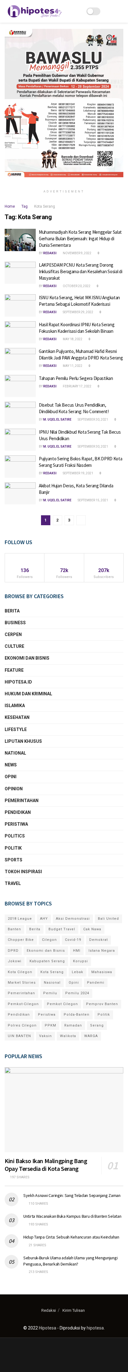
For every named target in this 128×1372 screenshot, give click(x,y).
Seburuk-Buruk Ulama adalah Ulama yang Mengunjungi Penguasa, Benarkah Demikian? (70, 1261)
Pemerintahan (22, 800)
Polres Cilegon (22, 1025)
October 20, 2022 (76, 286)
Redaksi (50, 253)
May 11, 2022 (72, 366)
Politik (13, 848)
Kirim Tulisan (73, 1310)
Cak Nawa (92, 929)
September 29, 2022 (77, 312)
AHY (44, 919)
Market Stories (22, 983)
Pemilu (50, 993)
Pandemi (95, 983)
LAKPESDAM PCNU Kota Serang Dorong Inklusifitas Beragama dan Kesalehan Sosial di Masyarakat (80, 271)
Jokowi (14, 961)
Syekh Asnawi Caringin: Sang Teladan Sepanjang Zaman (72, 1195)
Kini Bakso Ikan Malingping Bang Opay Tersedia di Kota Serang (46, 1164)
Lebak (77, 972)
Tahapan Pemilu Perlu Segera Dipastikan (76, 378)
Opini (10, 776)
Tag (24, 206)
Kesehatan (17, 717)
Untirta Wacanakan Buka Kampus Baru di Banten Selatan (72, 1216)
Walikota (68, 1036)
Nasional (52, 983)
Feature (14, 670)
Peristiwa (16, 824)
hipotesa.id (18, 681)
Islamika (15, 705)
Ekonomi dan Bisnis (27, 658)
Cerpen (13, 634)
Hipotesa (47, 1327)
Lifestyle (16, 729)
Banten (14, 929)
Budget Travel (61, 929)
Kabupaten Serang (47, 961)
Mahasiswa (101, 972)
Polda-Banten (76, 1015)
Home (10, 206)
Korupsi (80, 961)
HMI (76, 951)
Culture (14, 646)
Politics (15, 835)
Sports (13, 859)
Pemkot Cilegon (62, 1004)
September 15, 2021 (92, 500)
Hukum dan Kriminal (28, 693)
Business (15, 622)
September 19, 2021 (77, 473)
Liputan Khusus (23, 741)
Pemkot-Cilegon (23, 1004)
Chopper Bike (21, 940)
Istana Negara (102, 951)
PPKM (50, 1025)
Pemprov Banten (102, 1004)
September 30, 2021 (92, 419)
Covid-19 (73, 940)
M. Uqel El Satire (57, 419)
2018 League (20, 919)
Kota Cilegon (20, 972)
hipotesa (95, 1327)
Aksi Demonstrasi (73, 919)
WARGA (91, 1036)
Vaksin (45, 1036)
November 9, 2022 (76, 253)
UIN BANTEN (19, 1036)
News (11, 764)
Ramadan (73, 1025)
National (15, 753)
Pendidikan (18, 812)
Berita (12, 610)
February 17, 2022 (76, 386)
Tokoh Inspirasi (23, 871)
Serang (97, 1025)
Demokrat (98, 940)
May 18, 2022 (72, 339)
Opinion (14, 788)
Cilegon (49, 940)
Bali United (108, 919)
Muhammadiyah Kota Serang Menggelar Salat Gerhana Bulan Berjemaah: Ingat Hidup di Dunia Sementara (80, 238)
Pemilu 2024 (77, 993)
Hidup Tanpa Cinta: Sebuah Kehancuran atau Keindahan (71, 1237)
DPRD (13, 951)
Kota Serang (44, 206)
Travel (13, 883)
